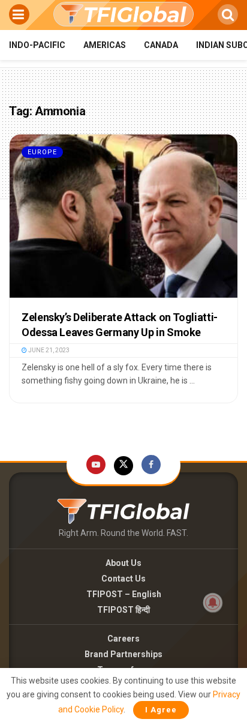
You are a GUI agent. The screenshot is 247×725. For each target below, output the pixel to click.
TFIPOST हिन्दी (123, 610)
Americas (104, 45)
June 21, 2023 (48, 350)
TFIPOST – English (123, 594)
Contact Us (123, 578)
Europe (42, 152)
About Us (123, 563)
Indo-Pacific (37, 45)
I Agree (161, 709)
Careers (123, 638)
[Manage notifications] (212, 602)
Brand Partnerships (123, 654)
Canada (161, 45)
